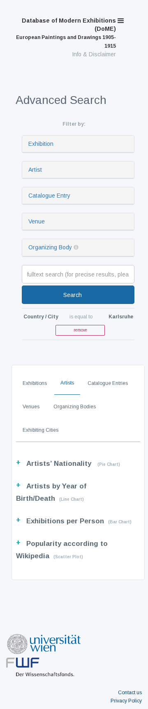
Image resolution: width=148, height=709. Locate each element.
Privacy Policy (126, 701)
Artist (35, 169)
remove (80, 330)
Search (72, 295)
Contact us (130, 692)
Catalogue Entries (108, 383)
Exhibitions (35, 383)
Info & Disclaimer (94, 54)
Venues (31, 407)
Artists (67, 383)
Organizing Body (50, 247)
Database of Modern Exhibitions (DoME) (66, 33)
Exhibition (40, 143)
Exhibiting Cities (40, 430)
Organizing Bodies (74, 407)
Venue (36, 221)
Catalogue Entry (49, 195)
